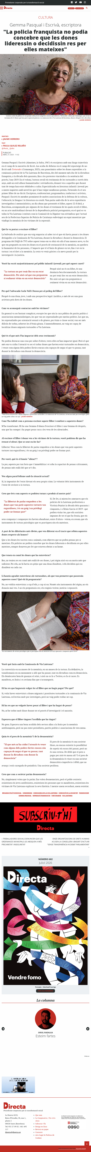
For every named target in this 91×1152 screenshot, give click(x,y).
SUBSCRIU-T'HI (71, 8)
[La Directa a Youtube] (80, 2)
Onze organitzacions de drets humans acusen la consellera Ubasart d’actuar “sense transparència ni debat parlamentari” (68, 842)
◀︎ (3, 1029)
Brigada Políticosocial (12, 793)
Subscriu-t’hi (40, 1124)
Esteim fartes (45, 1036)
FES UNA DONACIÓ (79, 8)
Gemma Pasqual (25, 796)
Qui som (38, 1115)
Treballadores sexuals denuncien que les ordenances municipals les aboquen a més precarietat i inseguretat (22, 842)
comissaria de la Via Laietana (45, 793)
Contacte (39, 1132)
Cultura (45, 17)
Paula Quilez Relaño (14, 145)
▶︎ (88, 1029)
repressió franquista (41, 796)
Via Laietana (67, 796)
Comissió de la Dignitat (68, 793)
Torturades (56, 796)
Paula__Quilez (8, 148)
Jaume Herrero (85, 120)
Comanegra (27, 793)
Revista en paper (41, 1129)
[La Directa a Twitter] (76, 2)
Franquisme (84, 793)
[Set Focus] (86, 8)
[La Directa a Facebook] (72, 2)
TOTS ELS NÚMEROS (45, 991)
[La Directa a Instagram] (85, 2)
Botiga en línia (41, 1127)
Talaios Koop (72, 1148)
